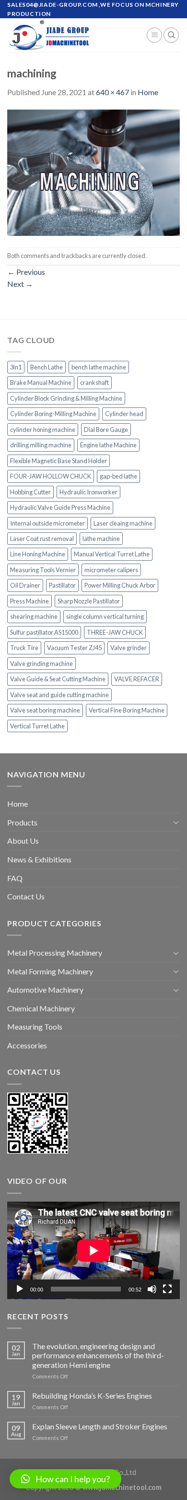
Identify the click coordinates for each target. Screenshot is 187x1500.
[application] (93, 1250)
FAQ (15, 878)
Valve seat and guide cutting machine (59, 695)
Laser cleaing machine (123, 523)
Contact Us (26, 896)
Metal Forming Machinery (50, 971)
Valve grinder (128, 648)
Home (148, 92)
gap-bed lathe (118, 476)
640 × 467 (112, 92)
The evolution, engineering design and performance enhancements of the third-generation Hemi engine (98, 1355)
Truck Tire (24, 648)
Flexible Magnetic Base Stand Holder (58, 461)
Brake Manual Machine (40, 382)
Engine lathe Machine (108, 445)
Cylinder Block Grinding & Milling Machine (66, 398)
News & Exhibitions (39, 859)
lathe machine (101, 538)
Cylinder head (124, 414)
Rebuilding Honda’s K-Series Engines (92, 1395)
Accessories (27, 1045)
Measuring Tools (34, 1026)
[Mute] (152, 1289)
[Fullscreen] (167, 1289)
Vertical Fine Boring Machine (126, 710)
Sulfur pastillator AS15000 (44, 632)
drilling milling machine (40, 445)
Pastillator (62, 585)
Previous (26, 271)
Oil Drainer (25, 585)
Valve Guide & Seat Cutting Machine (57, 679)
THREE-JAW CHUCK (115, 632)
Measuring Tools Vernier (43, 570)
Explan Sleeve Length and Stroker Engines (99, 1426)
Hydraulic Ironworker (88, 492)
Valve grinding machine (41, 663)
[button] (65, 1478)
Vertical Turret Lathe (37, 726)
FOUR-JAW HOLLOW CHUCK (50, 476)
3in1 (16, 367)
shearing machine (34, 616)
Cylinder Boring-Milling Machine (53, 414)
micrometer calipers (111, 570)
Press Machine (29, 601)
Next (20, 283)
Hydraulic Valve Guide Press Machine (60, 507)
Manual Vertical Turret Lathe (112, 554)
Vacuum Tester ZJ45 (74, 648)
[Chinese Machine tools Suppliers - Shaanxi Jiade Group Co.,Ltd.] (69, 35)
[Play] (19, 1289)
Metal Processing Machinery (54, 952)
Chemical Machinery (41, 1008)
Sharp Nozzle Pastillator (89, 601)
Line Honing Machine (37, 554)
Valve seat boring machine (45, 710)
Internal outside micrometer (47, 523)
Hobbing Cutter (30, 492)
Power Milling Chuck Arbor (119, 585)
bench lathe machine (98, 367)
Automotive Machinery (45, 989)
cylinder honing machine (42, 429)
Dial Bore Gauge (106, 429)
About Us (23, 840)
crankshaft (94, 382)
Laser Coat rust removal (42, 538)
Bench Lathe (46, 367)
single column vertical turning (105, 616)
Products (22, 822)
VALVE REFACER (136, 679)
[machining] (93, 171)
